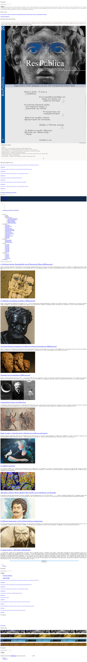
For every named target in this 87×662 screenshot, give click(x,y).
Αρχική (4, 196)
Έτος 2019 (7, 248)
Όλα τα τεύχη (7, 258)
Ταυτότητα (5, 197)
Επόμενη (4, 566)
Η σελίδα (7, 216)
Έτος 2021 (7, 250)
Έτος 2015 (7, 244)
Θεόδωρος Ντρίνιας (11, 221)
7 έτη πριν (2, 641)
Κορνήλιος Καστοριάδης (9, 230)
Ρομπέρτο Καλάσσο (9, 235)
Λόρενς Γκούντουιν (9, 232)
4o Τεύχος (7, 257)
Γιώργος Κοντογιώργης (9, 233)
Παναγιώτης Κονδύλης (9, 229)
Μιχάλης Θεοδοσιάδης (12, 222)
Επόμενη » (45, 561)
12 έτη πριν (2, 599)
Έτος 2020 (7, 249)
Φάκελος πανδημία (8, 242)
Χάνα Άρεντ (7, 237)
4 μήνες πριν (2, 179)
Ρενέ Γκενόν (7, 234)
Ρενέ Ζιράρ (7, 225)
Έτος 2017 (7, 246)
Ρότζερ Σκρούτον (8, 228)
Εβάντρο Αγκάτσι (8, 226)
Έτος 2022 (7, 251)
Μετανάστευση (8, 241)
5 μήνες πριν (2, 184)
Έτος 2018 (7, 247)
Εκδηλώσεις (5, 259)
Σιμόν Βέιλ (7, 236)
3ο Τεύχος (7, 256)
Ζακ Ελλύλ (7, 227)
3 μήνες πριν (2, 171)
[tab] (45, 575)
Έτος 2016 (7, 245)
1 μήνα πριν (2, 167)
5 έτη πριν (2, 608)
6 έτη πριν (2, 603)
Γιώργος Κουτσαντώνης (12, 219)
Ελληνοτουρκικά (8, 240)
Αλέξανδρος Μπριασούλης (13, 218)
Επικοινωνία (5, 198)
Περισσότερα (3, 625)
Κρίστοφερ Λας (8, 231)
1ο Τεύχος (7, 254)
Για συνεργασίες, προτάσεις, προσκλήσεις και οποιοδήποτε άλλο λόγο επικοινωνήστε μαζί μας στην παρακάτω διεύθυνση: (23, 14)
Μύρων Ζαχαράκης (11, 220)
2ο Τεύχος (7, 255)
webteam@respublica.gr (5, 16)
